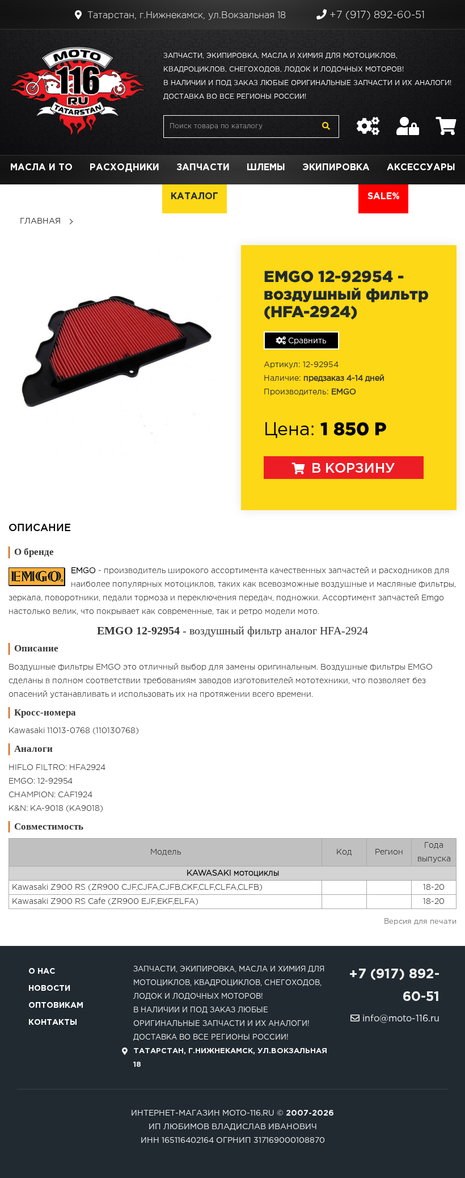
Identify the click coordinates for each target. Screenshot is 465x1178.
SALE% (383, 196)
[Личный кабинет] (407, 120)
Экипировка (336, 167)
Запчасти (203, 167)
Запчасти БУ (270, 196)
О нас (41, 971)
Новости (49, 988)
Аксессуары (421, 167)
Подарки (90, 196)
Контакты (52, 1022)
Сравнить (306, 341)
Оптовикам (55, 1005)
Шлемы (266, 167)
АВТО (336, 196)
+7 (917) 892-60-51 (376, 15)
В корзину (351, 468)
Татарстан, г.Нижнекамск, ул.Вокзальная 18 (185, 15)
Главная (40, 221)
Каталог (194, 196)
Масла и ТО (41, 167)
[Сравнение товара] (368, 120)
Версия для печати (420, 922)
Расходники (124, 167)
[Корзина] (446, 120)
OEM (142, 196)
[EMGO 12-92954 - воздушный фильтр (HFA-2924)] (116, 350)
